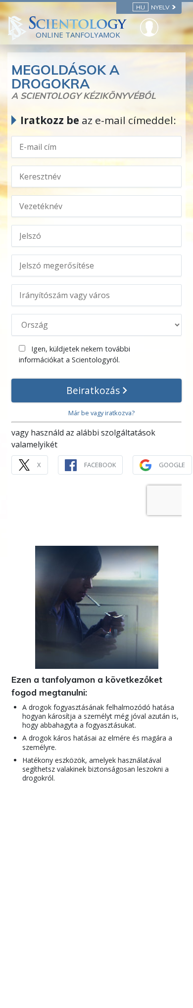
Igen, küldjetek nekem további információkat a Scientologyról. (74, 354)
